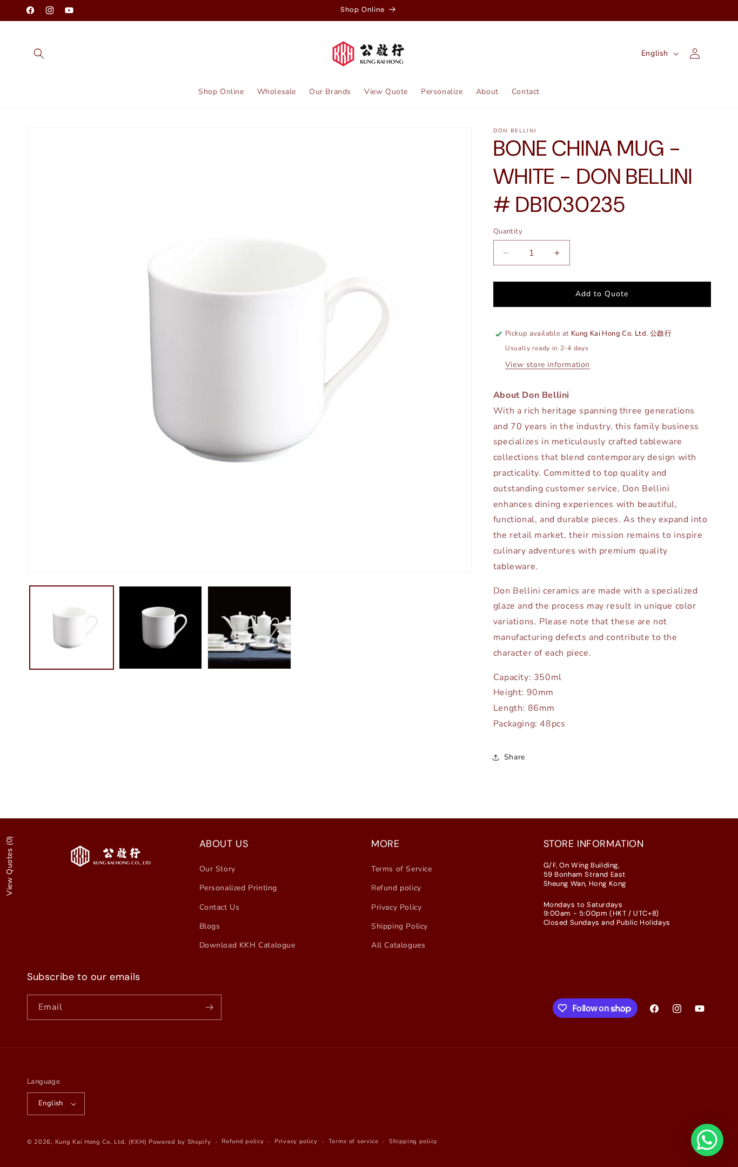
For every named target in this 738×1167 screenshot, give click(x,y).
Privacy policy (296, 1141)
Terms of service (353, 1141)
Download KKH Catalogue (247, 945)
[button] (39, 53)
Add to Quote (601, 294)
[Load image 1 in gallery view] (71, 628)
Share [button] (514, 757)
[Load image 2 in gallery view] (161, 628)
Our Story (217, 869)
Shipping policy (413, 1141)
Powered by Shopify (180, 1142)
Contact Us (219, 907)
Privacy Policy (396, 907)
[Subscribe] (209, 1007)
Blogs (209, 926)
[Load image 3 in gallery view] (249, 628)
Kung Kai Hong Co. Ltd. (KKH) (101, 1142)
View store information (547, 364)
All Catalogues (398, 945)
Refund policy (396, 888)
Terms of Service (401, 869)
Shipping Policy (399, 926)
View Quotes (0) (9, 866)
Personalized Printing (238, 888)
